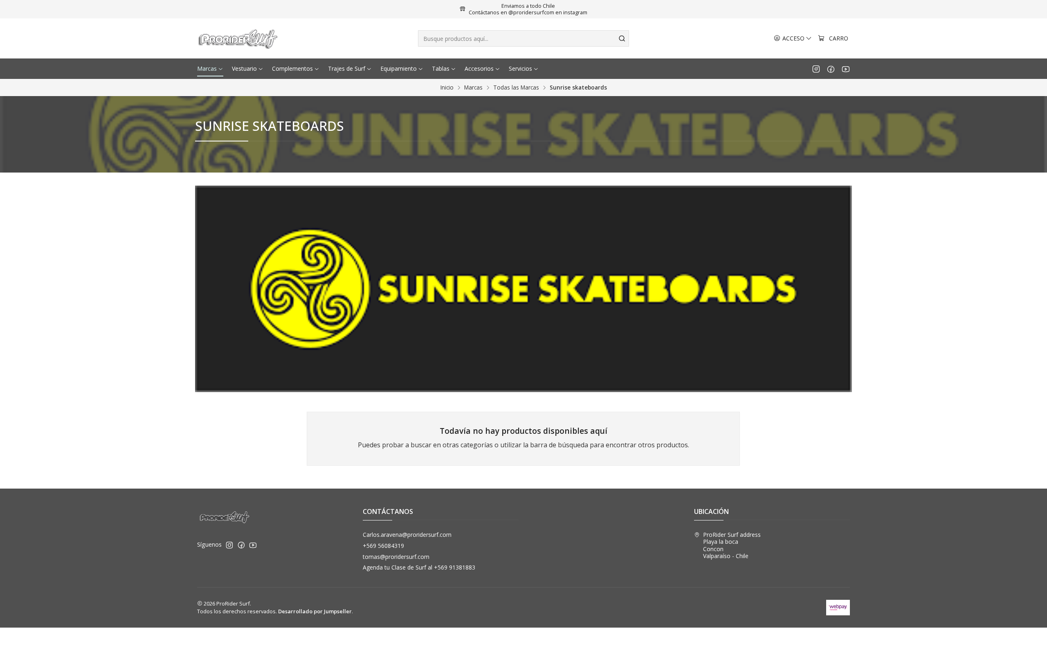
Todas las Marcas (516, 87)
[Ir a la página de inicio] (239, 38)
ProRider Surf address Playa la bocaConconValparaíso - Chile (732, 545)
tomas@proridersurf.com (396, 557)
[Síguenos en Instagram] (816, 68)
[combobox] (523, 38)
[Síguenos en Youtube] (845, 68)
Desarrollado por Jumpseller (315, 611)
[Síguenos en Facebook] (831, 68)
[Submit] (622, 38)
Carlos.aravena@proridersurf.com (407, 534)
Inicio (447, 87)
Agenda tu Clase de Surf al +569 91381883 (419, 567)
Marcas (473, 87)
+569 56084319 (383, 546)
